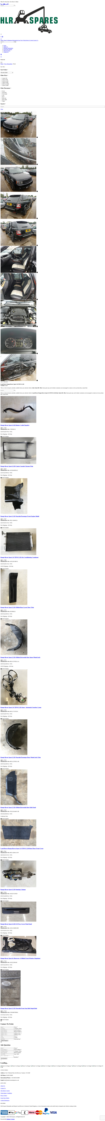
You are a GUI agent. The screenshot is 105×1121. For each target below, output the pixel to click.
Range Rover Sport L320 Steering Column (13, 889)
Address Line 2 (17, 1034)
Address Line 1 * (18, 1033)
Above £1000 (5, 85)
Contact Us (35, 40)
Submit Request (4, 1040)
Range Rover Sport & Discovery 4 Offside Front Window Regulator (20, 958)
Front (3, 91)
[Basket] (1, 39)
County (15, 1037)
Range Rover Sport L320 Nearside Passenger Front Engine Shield (20, 516)
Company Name (18, 1028)
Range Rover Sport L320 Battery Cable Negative (15, 425)
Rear (3, 96)
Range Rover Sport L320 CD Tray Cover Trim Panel (16, 924)
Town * (16, 1036)
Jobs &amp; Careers (5, 1090)
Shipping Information (13, 40)
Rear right (4, 99)
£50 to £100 (5, 79)
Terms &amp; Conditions (6, 1093)
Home (2, 40)
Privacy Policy (4, 1095)
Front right (4, 94)
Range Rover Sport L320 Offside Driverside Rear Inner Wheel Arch (20, 657)
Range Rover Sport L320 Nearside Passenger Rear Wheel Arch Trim (21, 757)
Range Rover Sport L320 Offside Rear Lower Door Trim (17, 607)
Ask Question (4, 1058)
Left (3, 95)
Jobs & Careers (29, 40)
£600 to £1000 (5, 84)
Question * (16, 1057)
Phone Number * (18, 1031)
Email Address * (18, 1030)
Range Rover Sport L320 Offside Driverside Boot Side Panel (18, 807)
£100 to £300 (5, 81)
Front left (4, 92)
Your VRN (16, 1054)
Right (3, 101)
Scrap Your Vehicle (22, 40)
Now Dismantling (8, 64)
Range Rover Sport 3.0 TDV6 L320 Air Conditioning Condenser (19, 557)
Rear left (4, 98)
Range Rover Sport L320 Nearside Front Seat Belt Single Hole (19, 1008)
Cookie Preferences (5, 1100)
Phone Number (17, 1052)
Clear (2, 109)
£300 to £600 (5, 82)
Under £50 (4, 78)
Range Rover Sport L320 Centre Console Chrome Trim (17, 466)
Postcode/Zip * (17, 1039)
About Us (6, 40)
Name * (16, 1027)
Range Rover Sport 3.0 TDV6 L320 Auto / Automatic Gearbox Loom (21, 707)
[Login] (2, 36)
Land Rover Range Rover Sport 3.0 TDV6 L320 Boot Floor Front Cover (22, 848)
